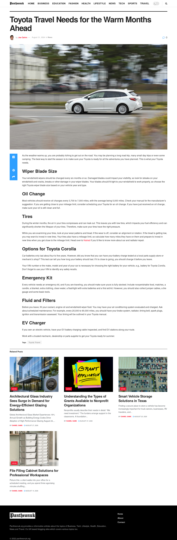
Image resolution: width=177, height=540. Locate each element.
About (120, 518)
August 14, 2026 (31, 491)
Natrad (87, 240)
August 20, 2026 (140, 416)
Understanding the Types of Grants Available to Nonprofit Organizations (86, 400)
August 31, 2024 (38, 37)
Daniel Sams (17, 425)
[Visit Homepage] (17, 3)
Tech (122, 3)
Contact (121, 522)
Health (86, 3)
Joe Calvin (22, 37)
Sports (132, 3)
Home (31, 3)
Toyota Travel (34, 342)
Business (43, 3)
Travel (144, 3)
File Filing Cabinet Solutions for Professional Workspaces (34, 472)
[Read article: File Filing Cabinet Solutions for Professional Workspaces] (34, 448)
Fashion (74, 3)
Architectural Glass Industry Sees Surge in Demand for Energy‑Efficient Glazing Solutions (31, 403)
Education (59, 3)
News (112, 3)
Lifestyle (100, 3)
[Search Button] (166, 3)
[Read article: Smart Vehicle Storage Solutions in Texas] (143, 374)
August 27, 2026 (31, 425)
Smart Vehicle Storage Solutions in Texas (135, 398)
